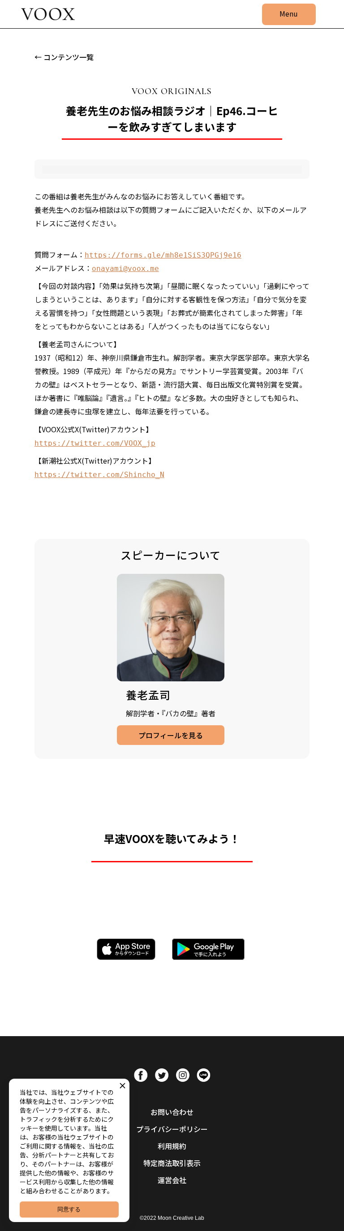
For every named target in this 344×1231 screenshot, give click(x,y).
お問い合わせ (172, 1112)
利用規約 (172, 1146)
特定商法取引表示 (172, 1163)
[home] (48, 14)
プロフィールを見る (170, 735)
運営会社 (172, 1180)
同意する (69, 1209)
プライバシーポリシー (172, 1129)
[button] (289, 14)
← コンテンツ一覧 (64, 57)
